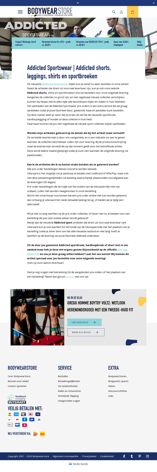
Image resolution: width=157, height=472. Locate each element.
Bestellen (63, 376)
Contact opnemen (17, 386)
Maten (111, 386)
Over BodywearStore (19, 376)
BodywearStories (117, 376)
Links (110, 395)
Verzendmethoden (68, 386)
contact (70, 276)
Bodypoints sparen (118, 381)
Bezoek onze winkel (18, 381)
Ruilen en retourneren (69, 390)
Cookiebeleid (107, 456)
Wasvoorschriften (117, 390)
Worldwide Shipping (68, 395)
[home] (50, 16)
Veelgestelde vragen (69, 400)
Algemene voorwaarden (65, 456)
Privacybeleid (89, 456)
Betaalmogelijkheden (69, 381)
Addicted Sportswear (55, 84)
